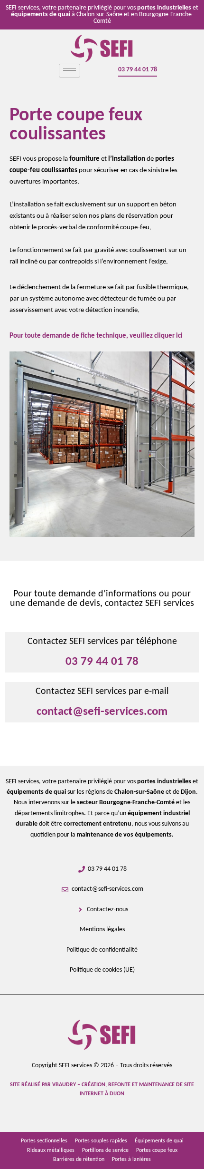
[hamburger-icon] (69, 71)
